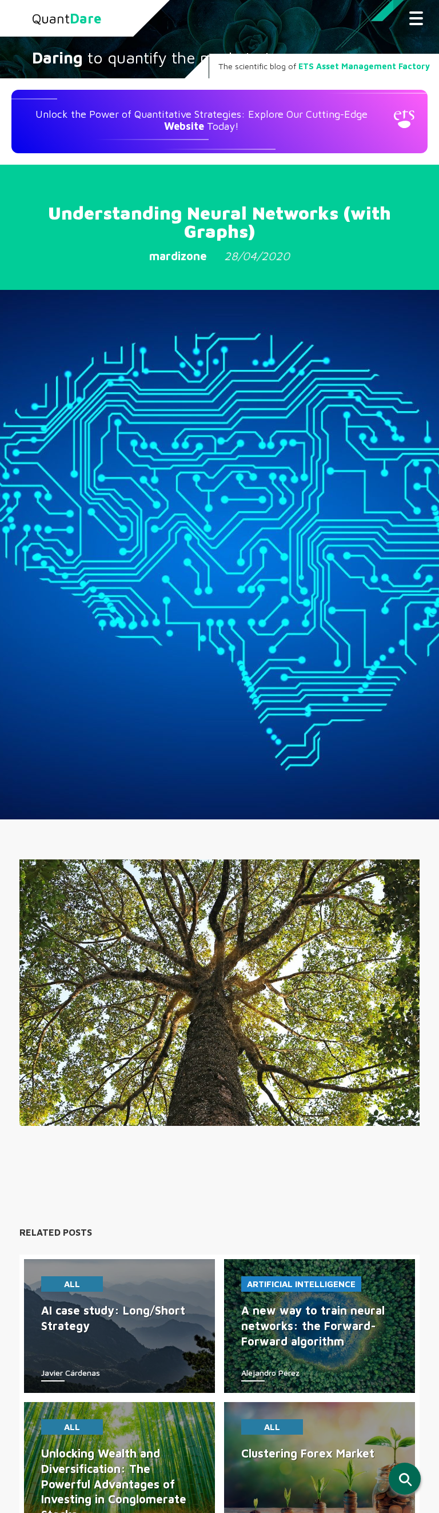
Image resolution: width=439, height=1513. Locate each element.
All (72, 1284)
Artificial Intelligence (301, 1284)
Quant (66, 18)
